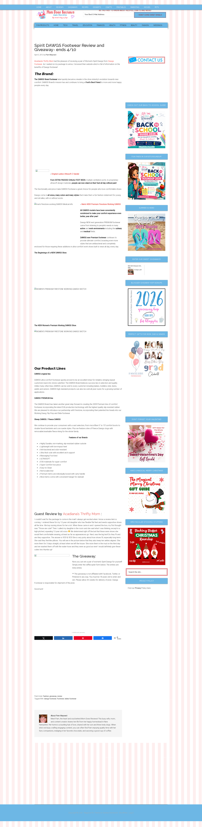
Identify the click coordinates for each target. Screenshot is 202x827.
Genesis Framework (110, 813)
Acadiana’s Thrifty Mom (43, 61)
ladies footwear (70, 699)
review (59, 696)
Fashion (46, 696)
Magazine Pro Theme (92, 813)
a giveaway (78, 632)
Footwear (60, 699)
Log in (131, 813)
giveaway (53, 696)
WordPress (123, 813)
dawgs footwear (50, 699)
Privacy (138, 588)
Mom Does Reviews (56, 13)
